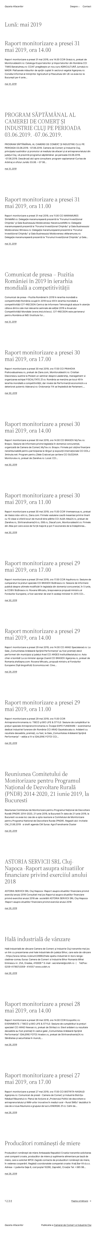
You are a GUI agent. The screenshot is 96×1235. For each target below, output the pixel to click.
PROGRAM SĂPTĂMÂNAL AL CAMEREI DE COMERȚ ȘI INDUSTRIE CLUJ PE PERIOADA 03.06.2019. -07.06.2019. (43, 124)
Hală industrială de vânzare (37, 939)
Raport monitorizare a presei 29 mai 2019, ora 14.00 (42, 634)
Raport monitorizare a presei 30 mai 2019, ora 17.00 (42, 355)
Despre (74, 6)
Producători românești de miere (42, 1143)
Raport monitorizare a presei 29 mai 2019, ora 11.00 (42, 705)
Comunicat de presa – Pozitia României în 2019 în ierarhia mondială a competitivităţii (39, 281)
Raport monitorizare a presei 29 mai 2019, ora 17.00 (42, 566)
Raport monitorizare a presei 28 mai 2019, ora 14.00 (42, 1007)
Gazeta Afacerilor (14, 6)
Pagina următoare (81, 1201)
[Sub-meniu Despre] (79, 6)
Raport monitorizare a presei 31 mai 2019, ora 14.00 (42, 46)
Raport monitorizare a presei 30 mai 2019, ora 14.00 (42, 427)
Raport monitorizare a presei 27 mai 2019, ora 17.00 (42, 1078)
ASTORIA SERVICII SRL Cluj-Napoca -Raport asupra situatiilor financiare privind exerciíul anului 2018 (46, 871)
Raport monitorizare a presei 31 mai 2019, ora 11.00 (42, 202)
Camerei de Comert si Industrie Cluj (72, 1225)
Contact (87, 6)
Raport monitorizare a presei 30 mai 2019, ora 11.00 (42, 498)
